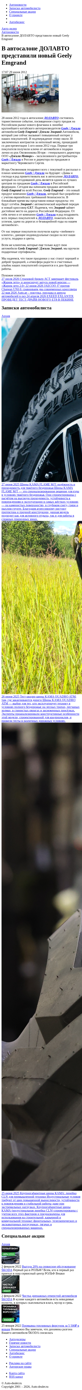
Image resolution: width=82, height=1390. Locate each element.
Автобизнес (17, 22)
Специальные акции (22, 11)
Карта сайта (17, 1373)
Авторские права (20, 1366)
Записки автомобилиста (24, 8)
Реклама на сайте (20, 1363)
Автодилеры (17, 1339)
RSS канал (16, 1376)
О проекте (16, 15)
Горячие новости (20, 1342)
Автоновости (18, 4)
